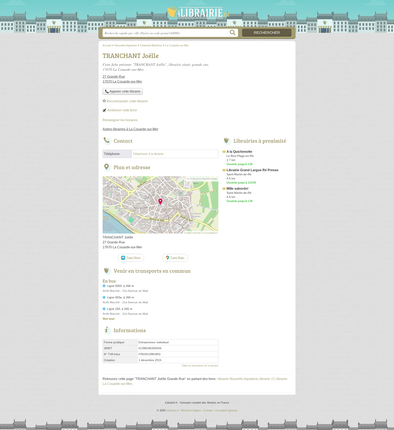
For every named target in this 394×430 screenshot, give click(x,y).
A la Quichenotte (239, 151)
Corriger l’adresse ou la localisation (200, 233)
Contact (208, 410)
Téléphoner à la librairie (148, 153)
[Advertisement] (256, 79)
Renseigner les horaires (120, 120)
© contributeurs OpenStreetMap (202, 179)
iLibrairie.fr (197, 14)
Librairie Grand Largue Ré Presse (252, 170)
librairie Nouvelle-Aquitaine (238, 379)
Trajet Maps (177, 257)
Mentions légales (191, 410)
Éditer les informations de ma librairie (200, 365)
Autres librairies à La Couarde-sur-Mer (130, 129)
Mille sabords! (237, 188)
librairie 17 (267, 379)
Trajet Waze (133, 257)
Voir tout (109, 318)
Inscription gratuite (226, 410)
